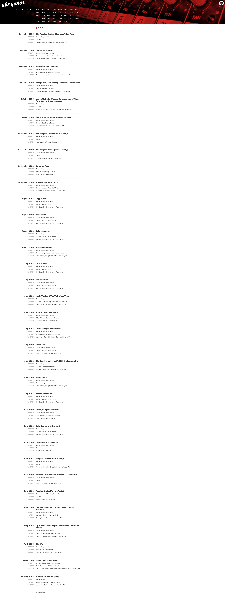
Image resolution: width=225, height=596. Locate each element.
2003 (77, 15)
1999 (54, 18)
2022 (60, 10)
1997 (65, 18)
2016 (48, 13)
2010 (37, 15)
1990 (54, 21)
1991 (48, 21)
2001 (43, 18)
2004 (71, 15)
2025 (43, 10)
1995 (71, 18)
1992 (43, 21)
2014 (60, 13)
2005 (65, 15)
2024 (48, 10)
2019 (76, 10)
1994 (77, 18)
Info (18, 10)
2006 (60, 15)
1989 (60, 21)
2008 (48, 15)
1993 (37, 21)
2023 (54, 10)
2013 (65, 13)
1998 (60, 18)
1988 (65, 21)
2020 (71, 10)
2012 (71, 13)
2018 (37, 13)
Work (32, 10)
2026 (37, 10)
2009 (43, 15)
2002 (37, 18)
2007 (54, 15)
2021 (65, 10)
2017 (43, 13)
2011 (76, 13)
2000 (48, 18)
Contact (25, 10)
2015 (54, 13)
